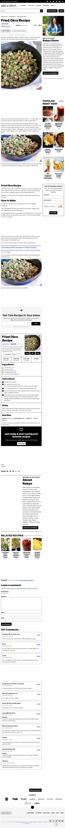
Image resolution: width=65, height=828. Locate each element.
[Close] (53, 402)
